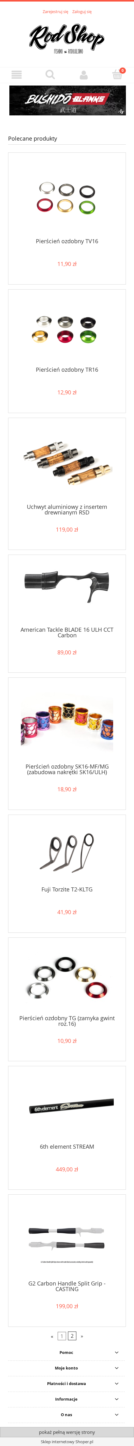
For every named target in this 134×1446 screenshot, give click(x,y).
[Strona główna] (67, 37)
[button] (17, 74)
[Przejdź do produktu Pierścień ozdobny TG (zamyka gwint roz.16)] (67, 978)
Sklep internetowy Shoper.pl (67, 1441)
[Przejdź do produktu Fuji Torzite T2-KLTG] (67, 852)
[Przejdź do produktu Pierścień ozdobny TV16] (67, 197)
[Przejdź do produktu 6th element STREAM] (67, 1107)
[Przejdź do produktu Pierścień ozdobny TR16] (67, 330)
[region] (67, 104)
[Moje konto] (84, 74)
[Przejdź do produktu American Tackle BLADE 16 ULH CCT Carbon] (67, 593)
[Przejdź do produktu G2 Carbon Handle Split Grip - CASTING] (67, 1239)
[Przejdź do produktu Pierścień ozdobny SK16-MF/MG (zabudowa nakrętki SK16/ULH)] (67, 722)
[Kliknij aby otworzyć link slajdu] (67, 104)
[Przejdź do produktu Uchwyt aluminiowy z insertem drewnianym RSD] (67, 463)
